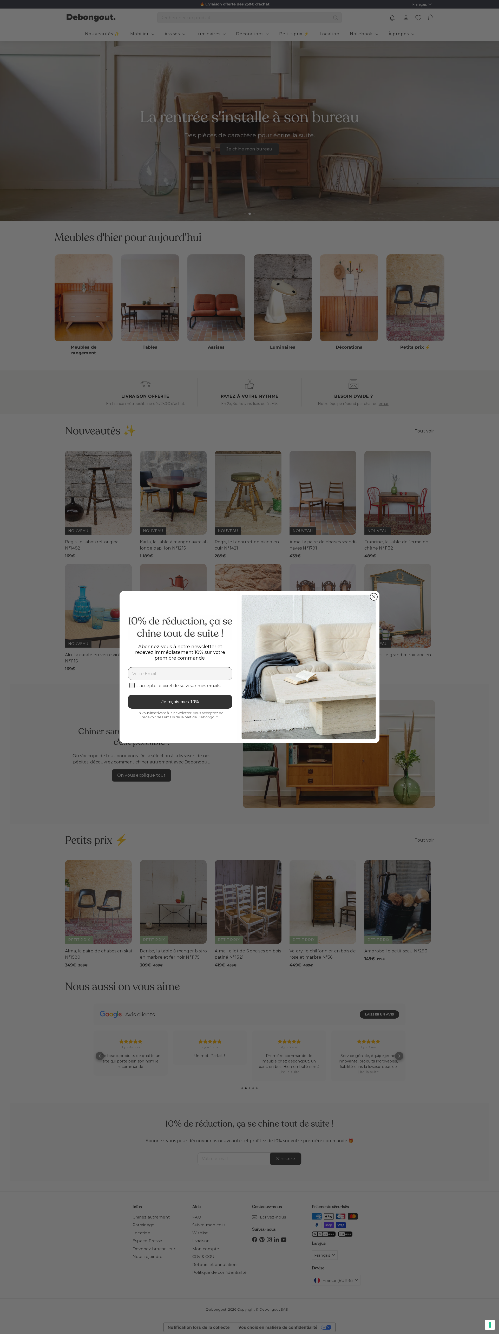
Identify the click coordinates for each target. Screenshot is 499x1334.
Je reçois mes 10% (180, 701)
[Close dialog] (373, 596)
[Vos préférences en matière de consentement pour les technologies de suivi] (490, 1325)
